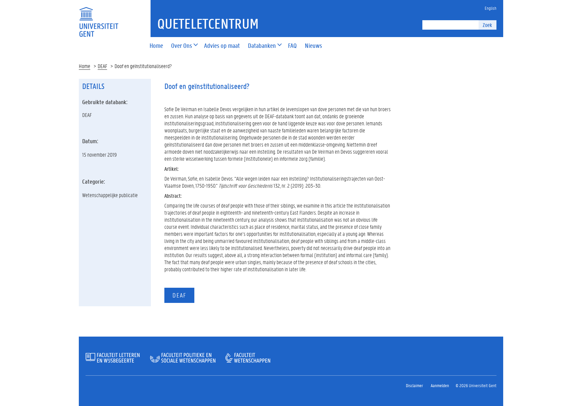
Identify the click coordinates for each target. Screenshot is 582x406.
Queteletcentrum (208, 23)
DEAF (102, 65)
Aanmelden (440, 385)
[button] (181, 46)
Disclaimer (414, 385)
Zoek (487, 24)
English (490, 8)
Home (84, 65)
